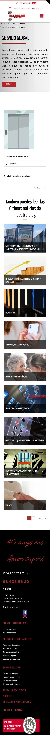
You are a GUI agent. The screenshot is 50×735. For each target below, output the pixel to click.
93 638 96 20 (25, 3)
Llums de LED (10, 313)
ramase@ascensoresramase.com (27, 8)
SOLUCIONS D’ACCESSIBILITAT (18, 639)
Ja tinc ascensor (9, 629)
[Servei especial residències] (25, 354)
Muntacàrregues (9, 655)
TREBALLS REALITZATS (14, 690)
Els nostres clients (10, 681)
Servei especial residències (16, 377)
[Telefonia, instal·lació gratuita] (25, 322)
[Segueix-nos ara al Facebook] (25, 386)
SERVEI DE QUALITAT (13, 710)
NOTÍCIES (7, 696)
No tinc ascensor (9, 633)
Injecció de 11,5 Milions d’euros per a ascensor (24, 441)
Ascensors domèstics (11, 645)
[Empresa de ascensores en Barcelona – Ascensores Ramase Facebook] (25, 611)
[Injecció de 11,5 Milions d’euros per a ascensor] (25, 418)
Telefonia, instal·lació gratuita (18, 345)
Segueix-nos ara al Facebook (17, 409)
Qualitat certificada (10, 674)
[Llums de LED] (25, 291)
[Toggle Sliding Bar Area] (48, 2)
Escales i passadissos (11, 659)
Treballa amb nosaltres (12, 684)
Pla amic (8, 505)
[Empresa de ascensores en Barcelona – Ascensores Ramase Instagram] (25, 615)
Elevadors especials (11, 652)
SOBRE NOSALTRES (12, 667)
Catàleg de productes (11, 677)
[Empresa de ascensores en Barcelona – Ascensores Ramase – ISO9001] (21, 718)
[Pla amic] (25, 483)
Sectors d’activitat (10, 648)
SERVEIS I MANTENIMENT (15, 623)
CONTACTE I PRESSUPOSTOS (17, 702)
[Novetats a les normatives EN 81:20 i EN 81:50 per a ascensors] (25, 450)
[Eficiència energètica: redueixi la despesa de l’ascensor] (25, 258)
